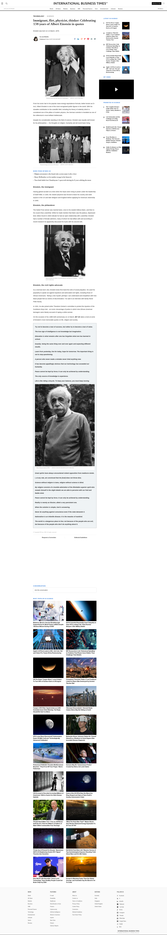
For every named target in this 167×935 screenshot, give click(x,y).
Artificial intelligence (55, 912)
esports (52, 917)
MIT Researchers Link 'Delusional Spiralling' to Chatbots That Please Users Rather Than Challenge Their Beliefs (80, 653)
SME (79, 9)
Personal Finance (87, 9)
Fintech (52, 923)
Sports (29, 920)
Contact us (75, 898)
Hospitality (52, 898)
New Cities (52, 920)
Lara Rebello (45, 37)
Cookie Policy (75, 906)
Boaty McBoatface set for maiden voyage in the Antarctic (53, 177)
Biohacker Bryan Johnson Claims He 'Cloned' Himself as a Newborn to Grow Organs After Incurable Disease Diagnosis (81, 738)
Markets (65, 9)
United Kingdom (99, 903)
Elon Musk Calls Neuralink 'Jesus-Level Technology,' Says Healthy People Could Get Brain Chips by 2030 (48, 880)
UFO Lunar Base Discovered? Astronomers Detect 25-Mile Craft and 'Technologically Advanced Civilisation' (47, 738)
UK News (58, 9)
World (51, 9)
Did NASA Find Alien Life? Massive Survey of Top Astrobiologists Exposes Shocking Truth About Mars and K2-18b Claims (81, 852)
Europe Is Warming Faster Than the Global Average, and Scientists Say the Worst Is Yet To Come (80, 880)
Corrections (75, 909)
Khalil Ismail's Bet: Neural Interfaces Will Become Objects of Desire (113, 128)
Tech (96, 9)
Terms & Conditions (77, 901)
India (96, 898)
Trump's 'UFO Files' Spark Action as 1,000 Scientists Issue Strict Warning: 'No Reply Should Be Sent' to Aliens (47, 710)
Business (72, 9)
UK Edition (160, 8)
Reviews (120, 9)
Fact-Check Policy (77, 914)
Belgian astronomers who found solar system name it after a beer (55, 174)
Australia (97, 895)
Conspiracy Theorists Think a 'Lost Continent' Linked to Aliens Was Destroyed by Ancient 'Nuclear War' (81, 681)
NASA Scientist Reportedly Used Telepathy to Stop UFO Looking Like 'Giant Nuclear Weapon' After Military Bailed (81, 624)
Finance (52, 906)
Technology (31, 912)
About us (74, 895)
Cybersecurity (53, 909)
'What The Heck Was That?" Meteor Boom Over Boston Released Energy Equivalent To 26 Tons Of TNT (81, 823)
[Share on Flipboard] (85, 39)
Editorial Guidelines (80, 537)
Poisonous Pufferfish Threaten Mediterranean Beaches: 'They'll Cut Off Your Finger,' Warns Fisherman (48, 766)
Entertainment (104, 9)
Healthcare (52, 901)
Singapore (97, 901)
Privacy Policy (76, 903)
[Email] (91, 39)
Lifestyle (113, 9)
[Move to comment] (94, 39)
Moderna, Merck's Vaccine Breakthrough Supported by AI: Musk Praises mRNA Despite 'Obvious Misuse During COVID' (48, 624)
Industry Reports (54, 925)
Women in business (55, 914)
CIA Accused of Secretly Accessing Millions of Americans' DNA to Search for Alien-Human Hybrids (48, 795)
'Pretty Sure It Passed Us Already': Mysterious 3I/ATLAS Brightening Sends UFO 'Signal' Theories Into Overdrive (48, 852)
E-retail (52, 895)
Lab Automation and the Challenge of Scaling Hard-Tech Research (113, 118)
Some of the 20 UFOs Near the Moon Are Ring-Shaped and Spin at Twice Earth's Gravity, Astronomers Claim (79, 795)
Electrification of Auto (55, 903)
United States (98, 906)
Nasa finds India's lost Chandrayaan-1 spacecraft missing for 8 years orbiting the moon (62, 180)
